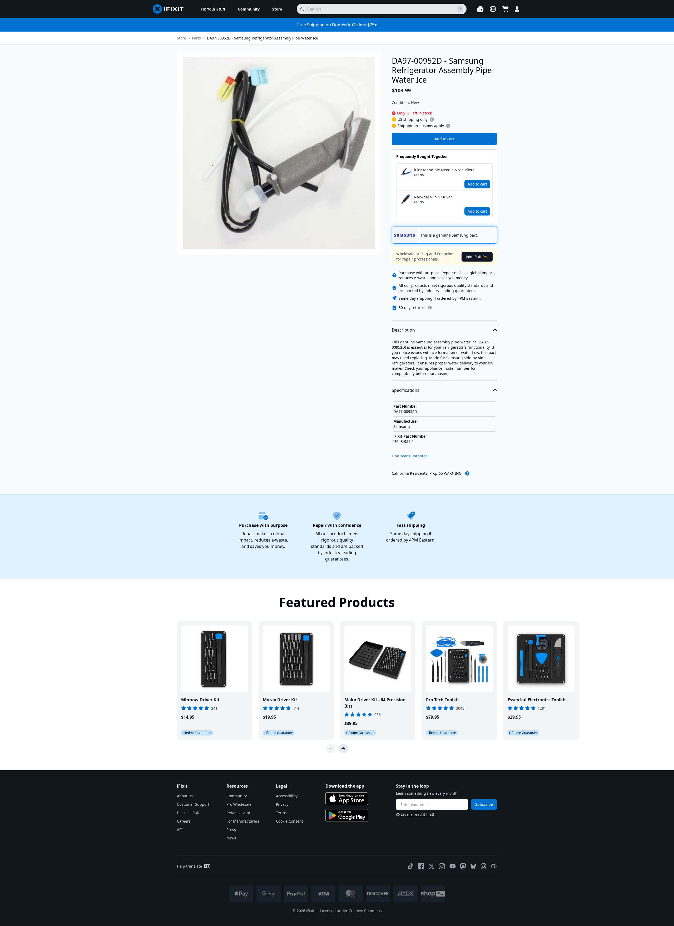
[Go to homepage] (170, 9)
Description (403, 330)
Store (181, 38)
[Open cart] (505, 9)
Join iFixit (477, 256)
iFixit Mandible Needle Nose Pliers (444, 169)
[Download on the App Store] (346, 798)
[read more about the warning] (467, 473)
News (231, 837)
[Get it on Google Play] (346, 815)
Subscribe (484, 804)
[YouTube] (452, 866)
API (180, 829)
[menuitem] (213, 9)
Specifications (405, 390)
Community (236, 795)
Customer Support (193, 804)
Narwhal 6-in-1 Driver (433, 196)
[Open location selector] (493, 9)
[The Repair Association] (494, 866)
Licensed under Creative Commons (351, 910)
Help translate (189, 866)
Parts (196, 38)
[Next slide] (343, 748)
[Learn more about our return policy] (430, 307)
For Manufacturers (242, 821)
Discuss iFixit (188, 812)
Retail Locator (238, 812)
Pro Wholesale (238, 804)
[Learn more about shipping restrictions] (432, 119)
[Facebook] (421, 866)
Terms (281, 812)
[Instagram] (442, 866)
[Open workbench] (480, 9)
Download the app (344, 786)
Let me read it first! (417, 814)
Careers (184, 821)
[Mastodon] (463, 866)
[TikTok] (410, 866)
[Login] (517, 9)
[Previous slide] (330, 748)
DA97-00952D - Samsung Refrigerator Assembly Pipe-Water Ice (262, 38)
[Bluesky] (473, 866)
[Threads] (483, 866)
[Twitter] (431, 866)
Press (231, 829)
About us (185, 795)
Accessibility (287, 795)
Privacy (282, 804)
